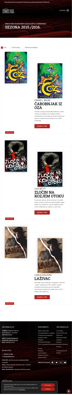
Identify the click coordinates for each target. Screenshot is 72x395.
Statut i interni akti (43, 331)
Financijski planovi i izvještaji (46, 333)
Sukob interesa (42, 357)
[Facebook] (52, 362)
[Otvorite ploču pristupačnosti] (69, 391)
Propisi (40, 348)
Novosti (58, 346)
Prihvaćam (48, 385)
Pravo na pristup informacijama (47, 344)
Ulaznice (59, 342)
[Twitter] (56, 362)
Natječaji (40, 340)
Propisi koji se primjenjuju (45, 335)
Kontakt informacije (62, 344)
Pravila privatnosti (61, 351)
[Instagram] (61, 362)
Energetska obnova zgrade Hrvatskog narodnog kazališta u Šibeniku (26, 2)
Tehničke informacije (44, 342)
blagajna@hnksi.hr (8, 356)
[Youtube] (65, 362)
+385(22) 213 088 (8, 354)
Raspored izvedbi (61, 337)
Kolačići (58, 353)
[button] (67, 10)
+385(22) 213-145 (13, 340)
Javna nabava (42, 353)
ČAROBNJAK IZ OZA (48, 105)
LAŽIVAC (42, 278)
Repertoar (59, 335)
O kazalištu (59, 331)
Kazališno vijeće (42, 337)
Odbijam (47, 389)
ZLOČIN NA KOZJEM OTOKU (49, 194)
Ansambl (58, 340)
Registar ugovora (43, 355)
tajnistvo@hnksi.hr (12, 338)
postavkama (22, 389)
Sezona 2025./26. (61, 333)
